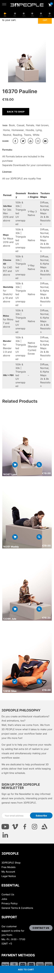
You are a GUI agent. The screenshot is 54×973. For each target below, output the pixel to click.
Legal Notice (9, 876)
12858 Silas (9, 691)
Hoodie (30, 130)
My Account (8, 871)
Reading (17, 134)
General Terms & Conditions (17, 907)
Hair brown (42, 125)
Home (6, 130)
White (36, 134)
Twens (27, 134)
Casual (20, 125)
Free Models (8, 867)
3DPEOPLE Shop (11, 862)
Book (12, 125)
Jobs (4, 898)
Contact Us (8, 894)
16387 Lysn (10, 474)
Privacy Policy (10, 903)
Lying (39, 130)
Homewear (18, 130)
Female (30, 125)
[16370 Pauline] (15, 141)
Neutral (7, 134)
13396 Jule (9, 618)
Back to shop (16, 111)
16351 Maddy (11, 546)
